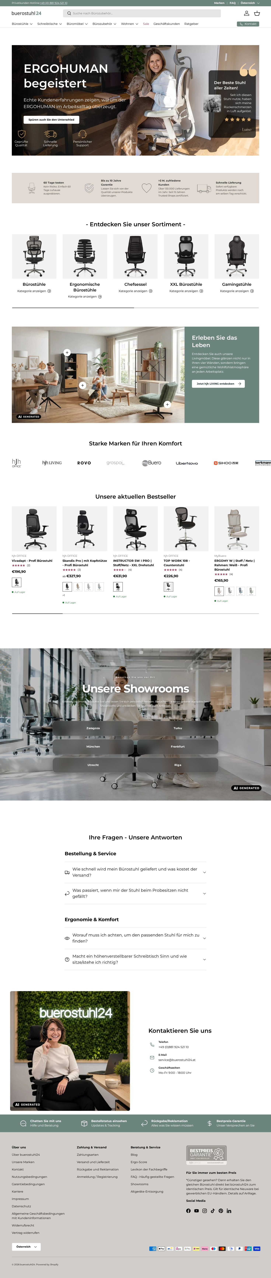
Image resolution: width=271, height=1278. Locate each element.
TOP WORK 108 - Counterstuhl (177, 563)
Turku (178, 728)
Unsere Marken (23, 1162)
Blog (134, 1154)
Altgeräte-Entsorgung (147, 1191)
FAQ (233, 3)
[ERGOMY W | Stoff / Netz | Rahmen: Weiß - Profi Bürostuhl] (236, 528)
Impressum (20, 1199)
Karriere (17, 1191)
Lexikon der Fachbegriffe (149, 1169)
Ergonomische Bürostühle (85, 287)
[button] (257, 13)
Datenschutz (21, 1206)
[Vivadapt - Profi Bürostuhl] (34, 528)
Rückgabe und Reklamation (98, 1169)
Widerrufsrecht (23, 1225)
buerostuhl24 (27, 1264)
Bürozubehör (102, 24)
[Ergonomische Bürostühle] (85, 256)
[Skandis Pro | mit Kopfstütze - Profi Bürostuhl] (84, 528)
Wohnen (127, 24)
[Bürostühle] (34, 256)
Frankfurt (178, 746)
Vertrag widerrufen (25, 1233)
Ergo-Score (139, 1162)
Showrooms (139, 1184)
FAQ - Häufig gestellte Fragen (152, 1177)
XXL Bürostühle (186, 284)
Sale (146, 24)
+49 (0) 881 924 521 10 (53, 3)
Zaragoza (93, 728)
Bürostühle (20, 24)
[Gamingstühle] (237, 256)
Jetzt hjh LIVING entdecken (215, 383)
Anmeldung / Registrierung (97, 1177)
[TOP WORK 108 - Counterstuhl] (186, 528)
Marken (219, 3)
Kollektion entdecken (43, 110)
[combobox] (142, 13)
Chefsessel (135, 284)
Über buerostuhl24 (26, 1154)
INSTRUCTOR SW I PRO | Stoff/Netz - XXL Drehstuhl (133, 563)
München (93, 746)
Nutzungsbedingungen (29, 1177)
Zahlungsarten (88, 1154)
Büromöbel (75, 24)
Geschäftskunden (167, 24)
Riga (177, 765)
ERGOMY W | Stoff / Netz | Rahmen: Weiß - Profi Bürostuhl (234, 565)
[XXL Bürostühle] (186, 256)
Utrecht (93, 765)
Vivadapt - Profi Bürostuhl (32, 560)
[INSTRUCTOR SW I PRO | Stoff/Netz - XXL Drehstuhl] (135, 528)
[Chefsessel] (135, 256)
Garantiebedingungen (28, 1184)
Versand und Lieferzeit (93, 1162)
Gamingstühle (236, 284)
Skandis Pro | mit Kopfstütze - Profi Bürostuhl (84, 563)
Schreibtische (47, 24)
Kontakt (18, 1169)
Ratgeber (191, 24)
